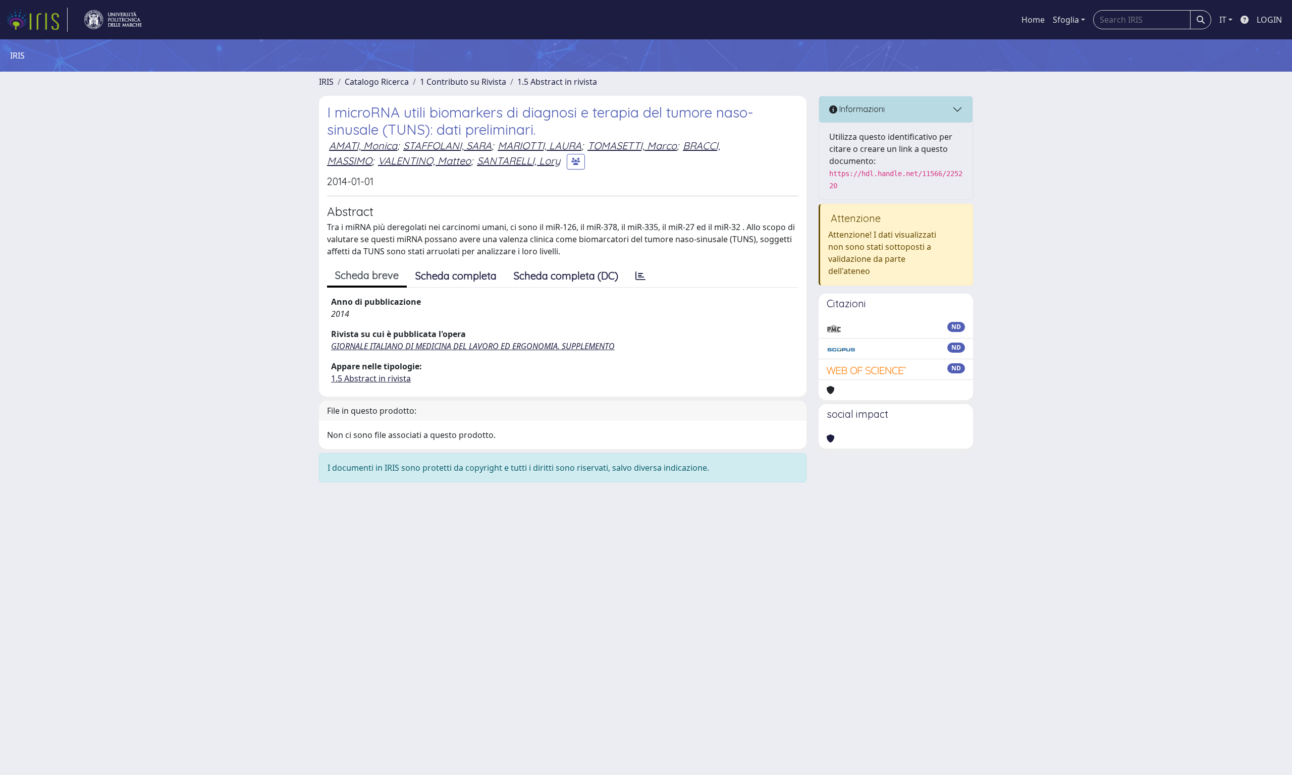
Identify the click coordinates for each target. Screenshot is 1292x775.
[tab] (640, 276)
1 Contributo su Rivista (463, 81)
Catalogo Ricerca (377, 81)
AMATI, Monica (363, 145)
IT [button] (1222, 19)
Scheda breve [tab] (367, 275)
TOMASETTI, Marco (632, 145)
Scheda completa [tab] (456, 275)
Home (1033, 19)
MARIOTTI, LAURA (539, 145)
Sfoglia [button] (1066, 19)
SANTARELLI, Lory (518, 160)
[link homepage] (37, 20)
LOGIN (1269, 19)
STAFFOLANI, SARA (447, 145)
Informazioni (861, 109)
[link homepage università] (113, 20)
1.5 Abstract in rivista (557, 81)
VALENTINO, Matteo (424, 160)
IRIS (326, 81)
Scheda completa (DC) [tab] (566, 275)
